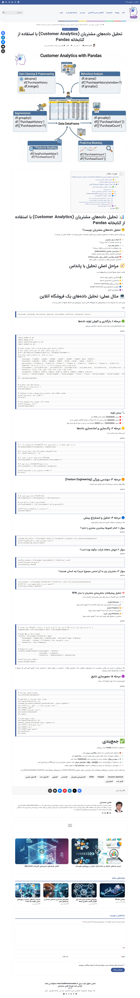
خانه (123, 12)
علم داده (119, 781)
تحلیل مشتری (30, 777)
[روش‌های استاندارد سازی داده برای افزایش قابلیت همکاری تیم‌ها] (84, 890)
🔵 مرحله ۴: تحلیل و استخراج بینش (104, 196)
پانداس (63, 777)
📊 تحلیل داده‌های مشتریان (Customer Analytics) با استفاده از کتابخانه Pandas (95, 177)
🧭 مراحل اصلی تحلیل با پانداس (108, 182)
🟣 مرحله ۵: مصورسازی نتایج (105, 206)
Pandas (100, 777)
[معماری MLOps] (112, 890)
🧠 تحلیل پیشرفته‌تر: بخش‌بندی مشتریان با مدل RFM (97, 204)
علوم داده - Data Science (87, 25)
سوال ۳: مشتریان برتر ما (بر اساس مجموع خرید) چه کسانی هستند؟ (94, 202)
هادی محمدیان (88, 46)
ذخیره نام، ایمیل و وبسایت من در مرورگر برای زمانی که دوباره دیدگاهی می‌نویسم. (101, 965)
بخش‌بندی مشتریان (77, 777)
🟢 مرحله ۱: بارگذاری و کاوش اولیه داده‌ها (103, 187)
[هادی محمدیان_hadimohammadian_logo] (133, 13)
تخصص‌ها (109, 12)
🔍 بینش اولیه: (106, 190)
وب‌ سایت (65, 956)
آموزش (97, 25)
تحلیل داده (43, 777)
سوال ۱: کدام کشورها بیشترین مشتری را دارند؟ (99, 198)
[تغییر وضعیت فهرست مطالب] (120, 174)
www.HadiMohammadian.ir (67, 983)
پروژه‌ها (117, 12)
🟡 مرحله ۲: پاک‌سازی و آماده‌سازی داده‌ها (103, 191)
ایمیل (123, 956)
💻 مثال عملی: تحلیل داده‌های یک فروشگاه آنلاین (103, 184)
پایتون (54, 777)
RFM (91, 777)
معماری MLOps (120, 899)
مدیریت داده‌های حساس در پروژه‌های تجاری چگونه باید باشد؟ (28, 900)
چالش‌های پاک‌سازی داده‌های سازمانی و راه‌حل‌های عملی (56, 900)
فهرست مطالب (111, 173)
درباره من (82, 12)
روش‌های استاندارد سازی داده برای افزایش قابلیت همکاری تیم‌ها (86, 900)
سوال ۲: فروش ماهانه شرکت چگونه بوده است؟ (99, 200)
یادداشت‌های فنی (72, 12)
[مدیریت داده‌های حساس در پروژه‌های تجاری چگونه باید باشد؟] (27, 890)
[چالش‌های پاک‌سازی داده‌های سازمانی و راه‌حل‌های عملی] (55, 890)
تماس (61, 12)
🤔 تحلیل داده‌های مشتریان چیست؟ (104, 180)
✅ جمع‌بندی (114, 208)
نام (123, 948)
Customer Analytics (115, 777)
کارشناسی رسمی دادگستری (96, 12)
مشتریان (109, 781)
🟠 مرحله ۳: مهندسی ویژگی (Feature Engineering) (99, 194)
